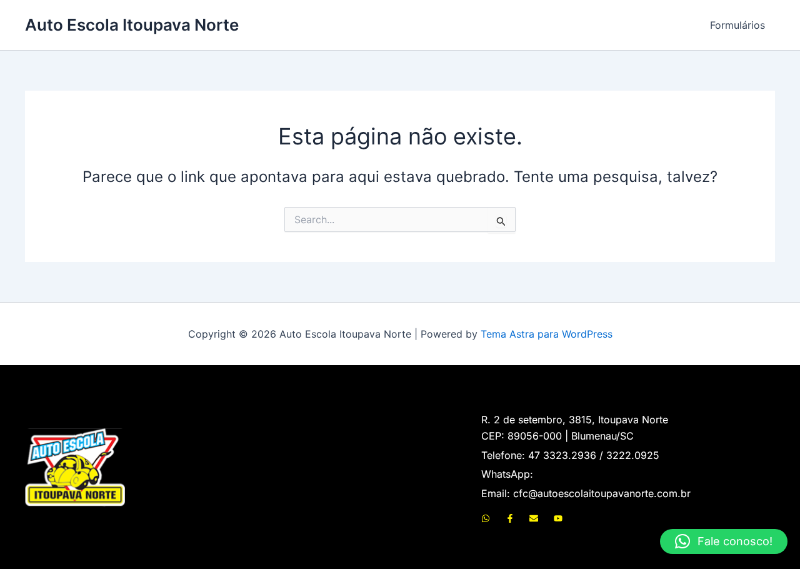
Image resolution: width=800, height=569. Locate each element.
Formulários (737, 25)
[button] (724, 541)
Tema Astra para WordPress (546, 334)
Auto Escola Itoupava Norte (132, 24)
